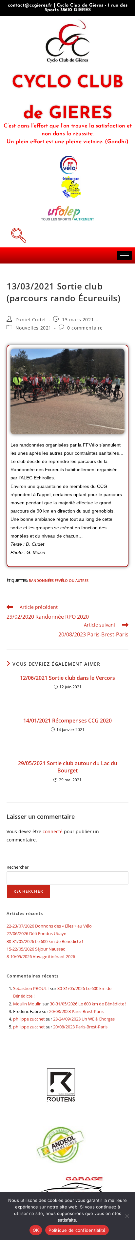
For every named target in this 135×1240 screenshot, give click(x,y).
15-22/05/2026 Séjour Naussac (36, 949)
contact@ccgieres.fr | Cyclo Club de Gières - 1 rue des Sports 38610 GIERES (67, 7)
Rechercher (18, 867)
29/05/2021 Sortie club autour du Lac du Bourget (67, 767)
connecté (53, 831)
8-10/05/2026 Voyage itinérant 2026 (41, 956)
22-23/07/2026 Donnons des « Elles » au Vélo (49, 926)
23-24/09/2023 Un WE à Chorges (84, 1019)
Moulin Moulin (27, 1004)
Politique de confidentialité (77, 1230)
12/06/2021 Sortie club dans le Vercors (67, 677)
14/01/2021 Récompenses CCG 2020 (67, 720)
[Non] (127, 1216)
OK (36, 1230)
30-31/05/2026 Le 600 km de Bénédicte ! (45, 941)
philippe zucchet (29, 1019)
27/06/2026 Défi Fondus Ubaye (36, 933)
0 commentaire (85, 328)
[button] (17, 234)
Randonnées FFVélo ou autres (58, 580)
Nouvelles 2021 (33, 328)
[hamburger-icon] (124, 255)
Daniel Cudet (30, 319)
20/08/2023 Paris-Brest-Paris (76, 1011)
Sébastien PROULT (31, 988)
